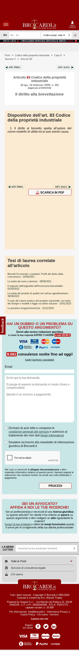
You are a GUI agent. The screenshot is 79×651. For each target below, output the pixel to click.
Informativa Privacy (57, 611)
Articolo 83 (26, 59)
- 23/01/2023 (39, 302)
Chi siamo (42, 614)
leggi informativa (52, 435)
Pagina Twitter (46, 625)
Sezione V (10, 59)
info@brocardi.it (36, 611)
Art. (15, 67)
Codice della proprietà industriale (32, 55)
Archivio (54, 614)
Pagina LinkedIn (53, 625)
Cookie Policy (27, 614)
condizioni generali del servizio (29, 431)
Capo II (58, 55)
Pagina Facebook (38, 625)
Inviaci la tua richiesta (17, 524)
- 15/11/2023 (31, 308)
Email (8, 366)
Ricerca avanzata (75, 35)
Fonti (7, 55)
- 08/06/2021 (29, 281)
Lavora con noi (39, 618)
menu (6, 24)
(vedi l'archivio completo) (39, 359)
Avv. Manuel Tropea (51, 597)
